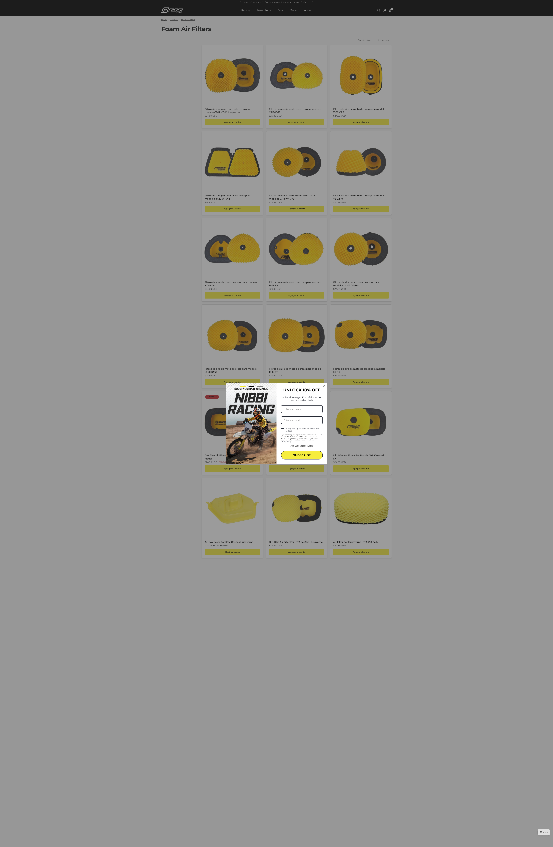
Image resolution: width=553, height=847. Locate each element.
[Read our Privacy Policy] (321, 435)
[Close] (323, 386)
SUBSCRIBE (302, 455)
